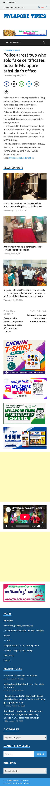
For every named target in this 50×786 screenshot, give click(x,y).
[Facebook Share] (6, 84)
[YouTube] (42, 7)
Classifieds (9, 655)
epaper (7, 635)
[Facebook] (46, 7)
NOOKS (8, 640)
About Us (8, 620)
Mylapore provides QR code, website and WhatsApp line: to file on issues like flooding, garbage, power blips (25, 699)
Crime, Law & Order (11, 50)
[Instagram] (38, 7)
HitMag (26, 783)
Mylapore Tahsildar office (21, 157)
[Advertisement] (25, 477)
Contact (7, 660)
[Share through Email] (36, 84)
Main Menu (15, 42)
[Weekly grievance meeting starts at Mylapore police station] (25, 243)
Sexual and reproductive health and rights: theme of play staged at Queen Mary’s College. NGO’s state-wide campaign (23, 714)
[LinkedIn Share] (29, 84)
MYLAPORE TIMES (23, 780)
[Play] (7, 526)
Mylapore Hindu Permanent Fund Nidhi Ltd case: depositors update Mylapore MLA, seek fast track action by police (24, 292)
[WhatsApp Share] (21, 84)
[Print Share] (6, 91)
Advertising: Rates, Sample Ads (18, 625)
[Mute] (38, 526)
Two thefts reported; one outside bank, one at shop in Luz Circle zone (22, 205)
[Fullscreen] (43, 526)
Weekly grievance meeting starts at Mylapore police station (22, 248)
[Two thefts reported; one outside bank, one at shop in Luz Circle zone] (25, 200)
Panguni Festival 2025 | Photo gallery (21, 645)
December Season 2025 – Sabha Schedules (24, 630)
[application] (25, 517)
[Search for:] (25, 754)
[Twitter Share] (14, 84)
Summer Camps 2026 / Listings (18, 650)
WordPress (16, 783)
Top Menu (10, 2)
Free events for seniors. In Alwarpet (20, 675)
